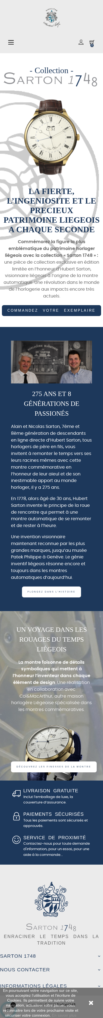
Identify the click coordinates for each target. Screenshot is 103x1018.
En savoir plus (64, 1015)
